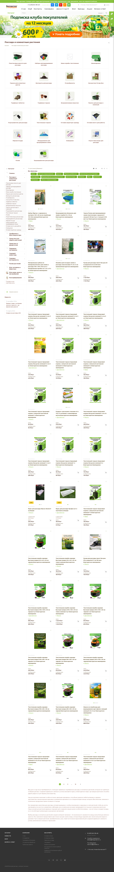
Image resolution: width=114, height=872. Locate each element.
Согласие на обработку (29, 842)
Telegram (56, 5)
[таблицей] (107, 168)
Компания (26, 832)
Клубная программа (49, 844)
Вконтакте (52, 5)
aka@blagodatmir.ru (94, 839)
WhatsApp (69, 5)
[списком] (104, 168)
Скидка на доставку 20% (13, 313)
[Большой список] (96, 168)
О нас (24, 835)
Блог (6, 839)
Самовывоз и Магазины (29, 840)
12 (75, 784)
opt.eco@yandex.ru (93, 844)
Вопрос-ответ (10, 842)
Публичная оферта (28, 844)
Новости (8, 297)
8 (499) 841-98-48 (34, 5)
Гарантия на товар (49, 840)
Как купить (48, 832)
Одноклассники (64, 5)
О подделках (26, 838)
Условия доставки (49, 838)
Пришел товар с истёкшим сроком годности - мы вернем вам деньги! (14, 305)
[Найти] (106, 13)
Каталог (8, 832)
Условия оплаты (48, 835)
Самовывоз (47, 842)
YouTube (60, 5)
